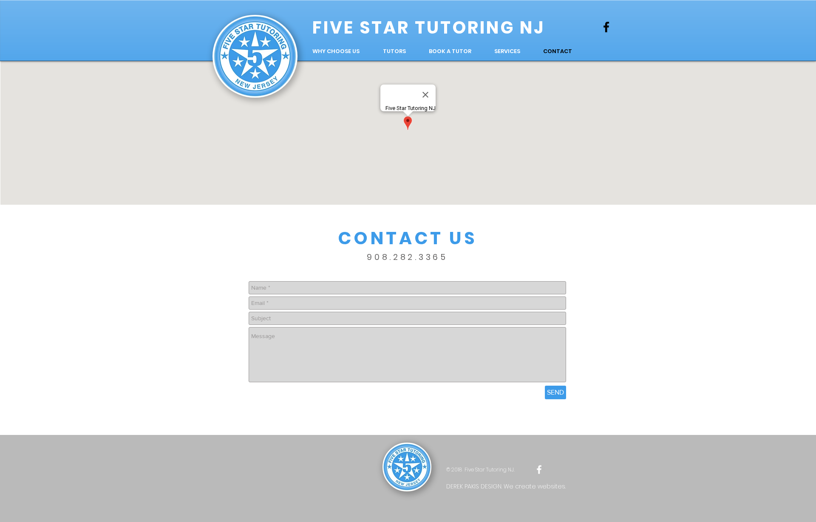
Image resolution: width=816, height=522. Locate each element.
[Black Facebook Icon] (606, 27)
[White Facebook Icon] (539, 469)
